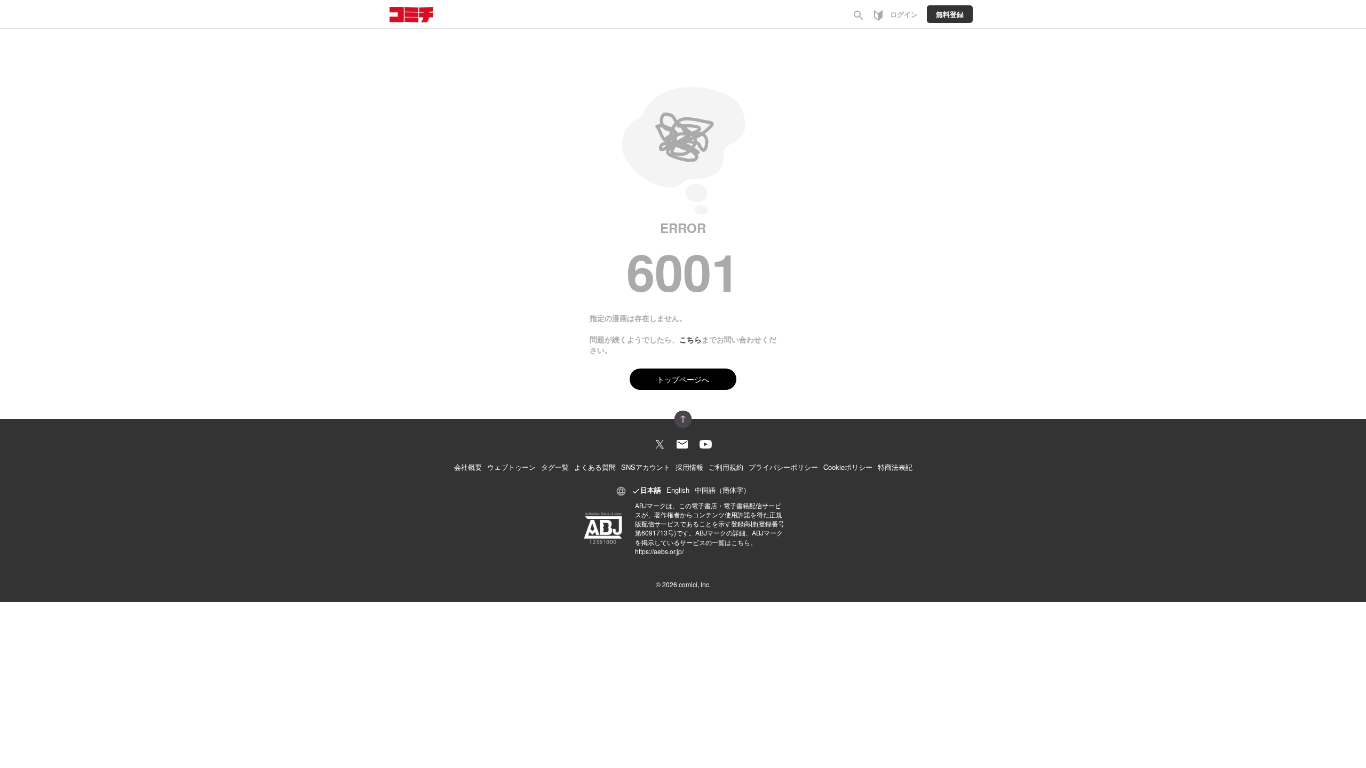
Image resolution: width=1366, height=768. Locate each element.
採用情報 (689, 467)
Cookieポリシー (847, 467)
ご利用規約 (726, 467)
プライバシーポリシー (783, 467)
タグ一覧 (555, 467)
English (677, 490)
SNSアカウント (645, 467)
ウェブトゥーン (511, 467)
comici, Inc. (695, 584)
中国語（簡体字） (722, 490)
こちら (690, 339)
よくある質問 (595, 467)
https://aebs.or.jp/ (659, 551)
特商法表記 (895, 467)
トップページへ (683, 379)
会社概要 (468, 467)
